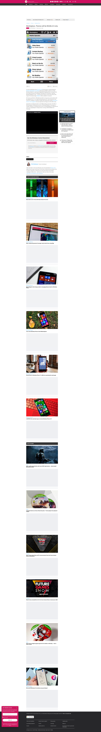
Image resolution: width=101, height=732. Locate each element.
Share (29, 86)
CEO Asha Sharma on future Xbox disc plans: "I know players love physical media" (67, 124)
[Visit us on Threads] (59, 1)
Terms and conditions (30, 721)
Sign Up (10, 720)
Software (64, 4)
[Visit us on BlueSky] (61, 1)
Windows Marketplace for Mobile (32, 90)
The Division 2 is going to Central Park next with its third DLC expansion (67, 130)
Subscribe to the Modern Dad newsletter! (35, 173)
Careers (40, 723)
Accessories (70, 4)
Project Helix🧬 (65, 19)
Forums (28, 725)
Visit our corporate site (67, 713)
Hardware (52, 4)
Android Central (53, 725)
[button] (74, 1)
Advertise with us (42, 725)
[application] (42, 122)
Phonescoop (39, 89)
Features (31, 4)
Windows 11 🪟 (49, 19)
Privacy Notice (32, 146)
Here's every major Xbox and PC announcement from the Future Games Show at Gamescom (67, 135)
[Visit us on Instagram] (55, 1)
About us (64, 723)
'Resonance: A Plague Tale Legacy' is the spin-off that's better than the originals (67, 141)
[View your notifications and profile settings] (70, 2)
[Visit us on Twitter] (52, 1)
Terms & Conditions (9, 724)
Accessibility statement (31, 723)
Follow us (50, 86)
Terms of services (41, 145)
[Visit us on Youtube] (54, 1)
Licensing (52, 723)
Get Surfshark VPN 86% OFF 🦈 (38, 19)
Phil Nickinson (33, 28)
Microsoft (58, 4)
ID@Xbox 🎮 (57, 19)
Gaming (41, 4)
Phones (32, 23)
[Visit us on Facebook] (50, 1)
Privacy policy (52, 721)
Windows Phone (37, 23)
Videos (36, 4)
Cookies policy (64, 721)
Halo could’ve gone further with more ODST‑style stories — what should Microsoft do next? (67, 119)
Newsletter (55, 86)
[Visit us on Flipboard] (57, 1)
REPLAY (46, 4)
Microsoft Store (30, 159)
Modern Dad (52, 167)
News (28, 28)
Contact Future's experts (43, 721)
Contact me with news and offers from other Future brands (10, 717)
